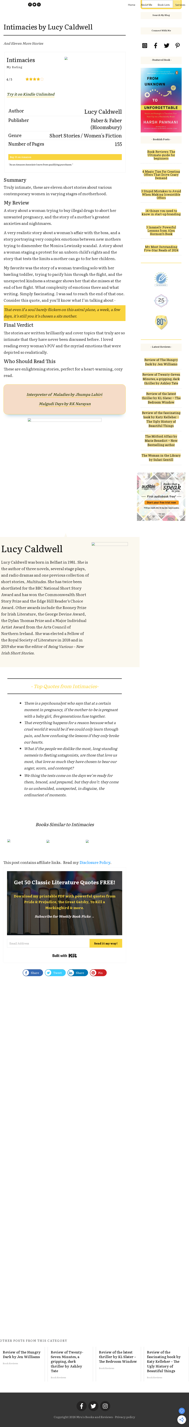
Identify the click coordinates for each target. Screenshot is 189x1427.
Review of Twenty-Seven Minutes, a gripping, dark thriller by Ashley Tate (161, 378)
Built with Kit (64, 955)
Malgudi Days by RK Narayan (65, 403)
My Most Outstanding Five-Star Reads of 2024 (161, 248)
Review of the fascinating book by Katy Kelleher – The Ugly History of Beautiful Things (166, 1364)
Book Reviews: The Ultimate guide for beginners (161, 155)
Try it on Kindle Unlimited (30, 94)
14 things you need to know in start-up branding (161, 212)
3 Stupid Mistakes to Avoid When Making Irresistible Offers (161, 194)
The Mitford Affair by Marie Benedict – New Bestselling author (161, 440)
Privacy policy (125, 1417)
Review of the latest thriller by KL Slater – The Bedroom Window (161, 398)
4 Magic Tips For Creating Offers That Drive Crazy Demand (161, 174)
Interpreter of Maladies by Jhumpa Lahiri (64, 394)
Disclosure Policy (95, 862)
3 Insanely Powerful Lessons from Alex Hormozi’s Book (161, 230)
